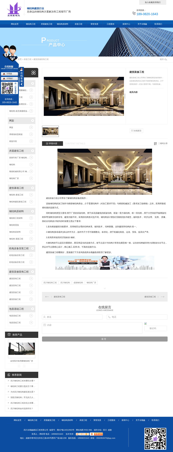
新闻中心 (126, 24)
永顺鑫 (9, 74)
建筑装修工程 (15, 292)
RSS (86, 430)
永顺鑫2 (9, 78)
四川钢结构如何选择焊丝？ (22, 408)
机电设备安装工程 (19, 248)
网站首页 (15, 24)
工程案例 (110, 24)
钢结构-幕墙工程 (16, 195)
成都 (110, 430)
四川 (105, 430)
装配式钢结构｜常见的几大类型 (23, 397)
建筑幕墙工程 (16, 188)
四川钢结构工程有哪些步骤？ (23, 381)
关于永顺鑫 (142, 24)
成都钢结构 (78, 283)
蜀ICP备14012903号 (65, 430)
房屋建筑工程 (46, 24)
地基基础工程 (16, 309)
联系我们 (157, 2)
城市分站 (97, 430)
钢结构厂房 (14, 178)
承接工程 (78, 24)
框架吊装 (13, 141)
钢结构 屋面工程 (16, 239)
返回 (162, 59)
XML (90, 430)
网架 (11, 120)
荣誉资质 (94, 24)
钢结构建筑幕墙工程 (17, 202)
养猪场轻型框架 (16, 134)
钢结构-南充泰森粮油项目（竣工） (21, 111)
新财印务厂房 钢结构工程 (20, 158)
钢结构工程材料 (16, 218)
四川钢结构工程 (50, 283)
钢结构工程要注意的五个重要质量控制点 (23, 386)
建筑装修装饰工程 (41, 59)
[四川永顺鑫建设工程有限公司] (16, 8)
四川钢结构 (65, 283)
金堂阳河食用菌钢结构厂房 (21, 361)
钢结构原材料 (62, 24)
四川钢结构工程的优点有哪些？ (23, 403)
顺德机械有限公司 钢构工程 (21, 171)
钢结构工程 (30, 24)
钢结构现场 (14, 225)
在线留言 (137, 131)
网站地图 (79, 430)
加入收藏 (148, 2)
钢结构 (12, 164)
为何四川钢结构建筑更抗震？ (23, 392)
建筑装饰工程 (15, 278)
